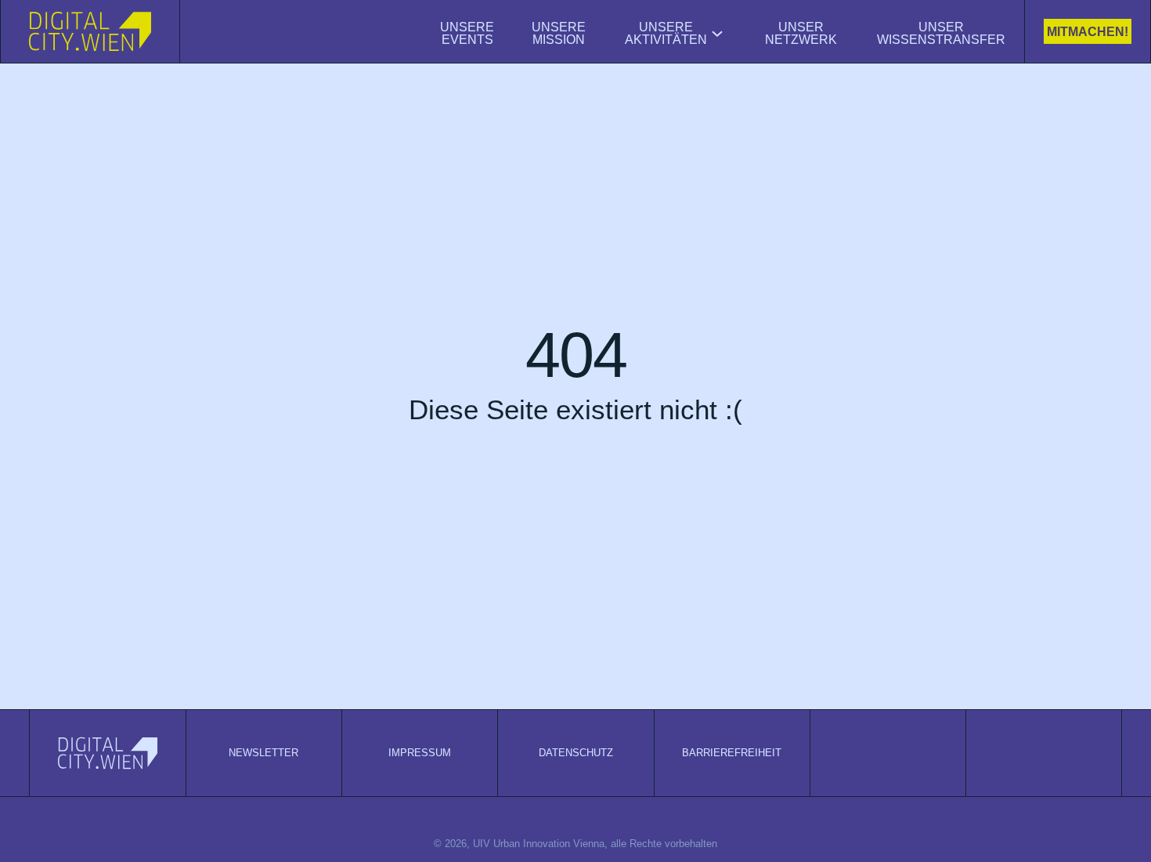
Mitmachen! (1087, 31)
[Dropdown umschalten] (717, 33)
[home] (90, 31)
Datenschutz (576, 753)
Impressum (419, 753)
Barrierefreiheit (731, 753)
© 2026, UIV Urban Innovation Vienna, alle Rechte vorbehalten (575, 843)
